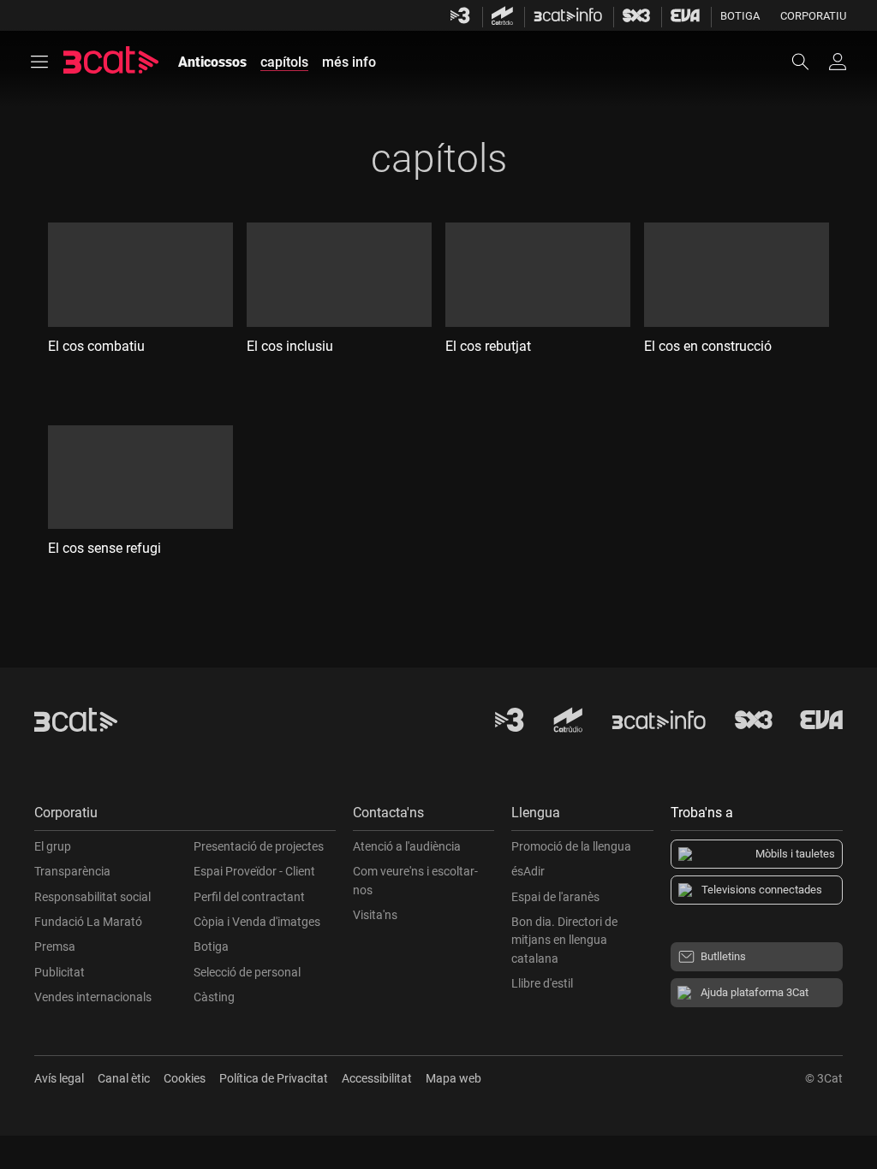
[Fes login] (837, 61)
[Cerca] (808, 61)
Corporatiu (813, 15)
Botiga (740, 15)
